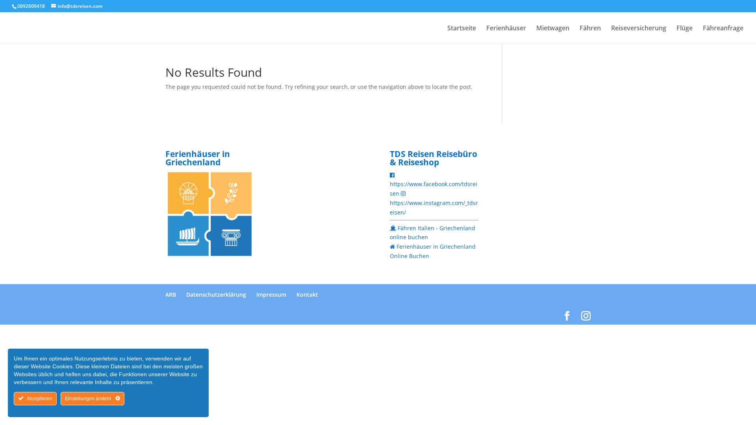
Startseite (461, 28)
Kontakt (307, 294)
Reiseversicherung (638, 28)
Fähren (590, 28)
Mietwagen (552, 28)
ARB (170, 294)
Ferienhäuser (506, 28)
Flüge (684, 28)
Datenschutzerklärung (216, 294)
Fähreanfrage (723, 28)
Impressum (271, 294)
